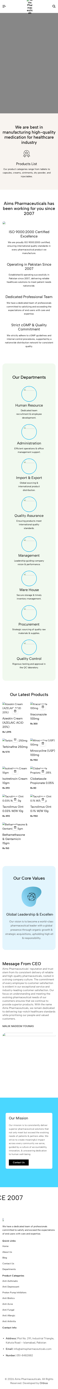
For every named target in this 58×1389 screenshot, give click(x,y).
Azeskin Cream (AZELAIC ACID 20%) (12, 723)
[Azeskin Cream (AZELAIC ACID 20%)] (15, 708)
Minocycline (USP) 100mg (42, 753)
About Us (7, 1252)
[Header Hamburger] (4, 6)
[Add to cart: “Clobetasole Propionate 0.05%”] (42, 771)
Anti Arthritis (9, 1321)
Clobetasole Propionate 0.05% (42, 781)
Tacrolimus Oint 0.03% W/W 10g (12, 809)
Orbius (44, 1383)
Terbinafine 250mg (15, 747)
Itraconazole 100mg (38, 716)
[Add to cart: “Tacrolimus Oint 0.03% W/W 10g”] (15, 799)
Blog (4, 1257)
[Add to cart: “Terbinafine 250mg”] (15, 739)
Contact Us (8, 1263)
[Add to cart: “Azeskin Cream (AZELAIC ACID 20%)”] (15, 711)
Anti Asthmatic (10, 1281)
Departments (9, 1269)
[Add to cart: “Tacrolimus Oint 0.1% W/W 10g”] (42, 799)
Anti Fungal (8, 1310)
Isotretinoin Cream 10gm (14, 781)
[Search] (54, 6)
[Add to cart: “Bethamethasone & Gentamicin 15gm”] (15, 827)
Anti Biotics (8, 1298)
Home (5, 1246)
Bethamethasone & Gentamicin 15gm (13, 839)
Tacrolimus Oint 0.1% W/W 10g (40, 809)
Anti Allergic (8, 1315)
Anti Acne (7, 1304)
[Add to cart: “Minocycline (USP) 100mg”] (42, 743)
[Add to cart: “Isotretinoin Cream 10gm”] (15, 771)
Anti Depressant (10, 1286)
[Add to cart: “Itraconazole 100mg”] (42, 707)
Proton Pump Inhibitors (14, 1292)
